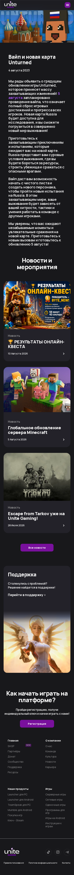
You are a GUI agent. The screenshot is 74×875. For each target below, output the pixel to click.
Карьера (50, 767)
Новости (50, 761)
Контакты (66, 863)
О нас (48, 746)
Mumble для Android (20, 810)
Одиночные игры (55, 804)
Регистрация (37, 724)
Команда (50, 751)
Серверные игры (55, 794)
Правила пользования (14, 863)
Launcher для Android (20, 799)
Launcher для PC (17, 794)
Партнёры (14, 751)
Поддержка (15, 767)
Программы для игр (55, 811)
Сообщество (16, 761)
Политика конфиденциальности (43, 863)
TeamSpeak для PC (19, 804)
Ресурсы (13, 772)
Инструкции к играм (53, 825)
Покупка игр (15, 815)
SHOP (19, 746)
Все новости (36, 548)
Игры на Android (55, 818)
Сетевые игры (54, 799)
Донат (11, 756)
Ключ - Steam (16, 820)
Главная (13, 740)
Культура (50, 756)
